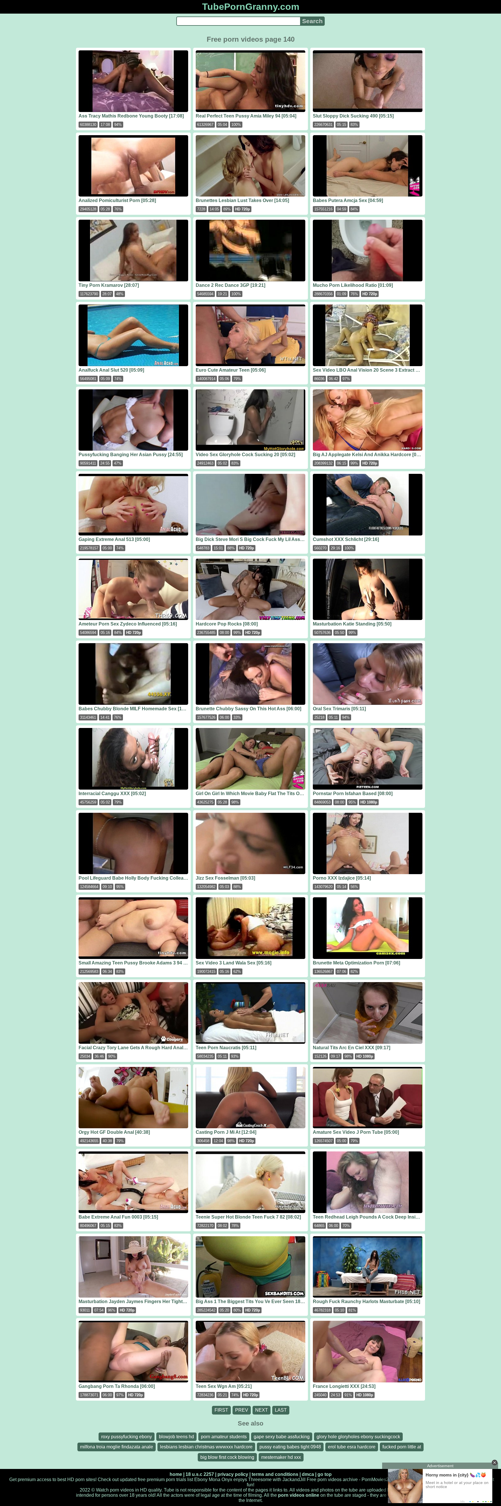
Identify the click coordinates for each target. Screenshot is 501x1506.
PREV (241, 1410)
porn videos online (298, 1495)
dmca (308, 1474)
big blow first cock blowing (227, 1457)
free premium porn (156, 1479)
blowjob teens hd (176, 1436)
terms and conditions (275, 1474)
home (176, 1474)
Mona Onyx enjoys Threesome (240, 1479)
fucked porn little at (401, 1446)
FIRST (221, 1410)
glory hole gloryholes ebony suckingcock (358, 1436)
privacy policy (232, 1474)
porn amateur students (224, 1436)
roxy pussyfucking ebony (126, 1436)
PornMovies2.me (379, 1479)
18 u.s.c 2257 (200, 1474)
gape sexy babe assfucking (282, 1436)
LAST (281, 1410)
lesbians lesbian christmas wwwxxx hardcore (206, 1446)
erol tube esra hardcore (351, 1446)
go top (324, 1474)
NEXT (261, 1410)
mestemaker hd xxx (281, 1457)
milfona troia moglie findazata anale (116, 1446)
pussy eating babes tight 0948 (290, 1446)
